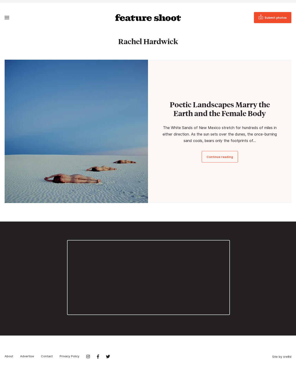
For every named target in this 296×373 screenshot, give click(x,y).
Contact (47, 356)
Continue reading (220, 157)
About (9, 356)
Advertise (27, 356)
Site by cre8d (281, 356)
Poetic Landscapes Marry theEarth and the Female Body (220, 109)
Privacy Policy (69, 356)
